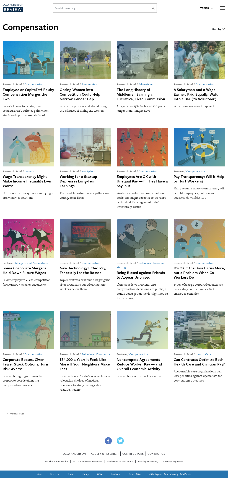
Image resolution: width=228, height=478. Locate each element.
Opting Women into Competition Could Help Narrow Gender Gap (80, 94)
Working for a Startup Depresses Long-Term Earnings (78, 181)
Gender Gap (89, 84)
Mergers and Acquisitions (31, 263)
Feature (179, 171)
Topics (204, 8)
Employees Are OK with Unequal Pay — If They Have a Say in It (142, 181)
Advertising (146, 84)
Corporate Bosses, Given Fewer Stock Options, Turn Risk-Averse (25, 364)
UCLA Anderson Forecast (87, 461)
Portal (70, 474)
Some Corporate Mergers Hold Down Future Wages (24, 270)
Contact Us (156, 453)
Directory (54, 474)
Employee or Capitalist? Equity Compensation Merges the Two (28, 94)
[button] (218, 29)
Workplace (88, 171)
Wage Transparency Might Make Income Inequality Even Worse (27, 181)
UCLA (99, 474)
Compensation (34, 84)
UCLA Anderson (74, 453)
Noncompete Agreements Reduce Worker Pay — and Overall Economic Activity (139, 364)
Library (85, 474)
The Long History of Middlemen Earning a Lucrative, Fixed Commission (141, 94)
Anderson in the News (120, 461)
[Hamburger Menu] (222, 8)
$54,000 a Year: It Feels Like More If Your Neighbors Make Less (85, 364)
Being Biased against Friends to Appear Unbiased (141, 275)
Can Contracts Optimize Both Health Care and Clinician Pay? (199, 362)
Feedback (115, 474)
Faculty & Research (104, 453)
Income (29, 171)
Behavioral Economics (96, 354)
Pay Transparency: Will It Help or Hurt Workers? (199, 179)
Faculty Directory (148, 461)
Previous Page (16, 413)
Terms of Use (135, 474)
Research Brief (12, 84)
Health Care (203, 354)
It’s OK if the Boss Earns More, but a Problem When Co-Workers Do (199, 272)
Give (39, 474)
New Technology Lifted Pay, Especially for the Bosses (83, 270)
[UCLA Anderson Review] (21, 8)
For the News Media (56, 461)
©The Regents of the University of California (170, 474)
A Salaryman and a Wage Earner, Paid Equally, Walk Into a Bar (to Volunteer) (196, 94)
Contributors (133, 453)
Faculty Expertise (173, 461)
